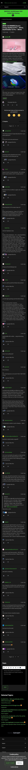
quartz (4, 98)
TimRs (6, 280)
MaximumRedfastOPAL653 (11, 549)
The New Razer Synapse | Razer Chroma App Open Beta (13, 725)
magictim (7, 296)
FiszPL (6, 169)
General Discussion (7, 19)
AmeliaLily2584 (8, 642)
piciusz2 (7, 151)
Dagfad (6, 522)
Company (4, 752)
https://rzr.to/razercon (11, 61)
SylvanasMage (8, 452)
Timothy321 (8, 264)
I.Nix (6, 333)
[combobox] (14, 7)
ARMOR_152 (8, 582)
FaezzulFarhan (8, 204)
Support (3, 747)
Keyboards (3, 707)
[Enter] (2, 7)
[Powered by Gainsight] (14, 733)
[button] (2, 3)
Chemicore (7, 602)
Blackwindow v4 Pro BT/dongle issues (10, 705)
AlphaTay (7, 228)
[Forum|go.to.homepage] (10, 3)
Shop (3, 739)
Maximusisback (8, 420)
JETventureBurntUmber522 (11, 436)
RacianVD (7, 494)
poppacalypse (8, 387)
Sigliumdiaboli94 (9, 625)
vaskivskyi (7, 187)
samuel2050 (8, 131)
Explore (3, 743)
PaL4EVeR (7, 473)
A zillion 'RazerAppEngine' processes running (12, 722)
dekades (7, 37)
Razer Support (4, 713)
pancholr (7, 367)
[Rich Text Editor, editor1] (14, 677)
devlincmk (7, 351)
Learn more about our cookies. (15, 759)
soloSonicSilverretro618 (11, 568)
